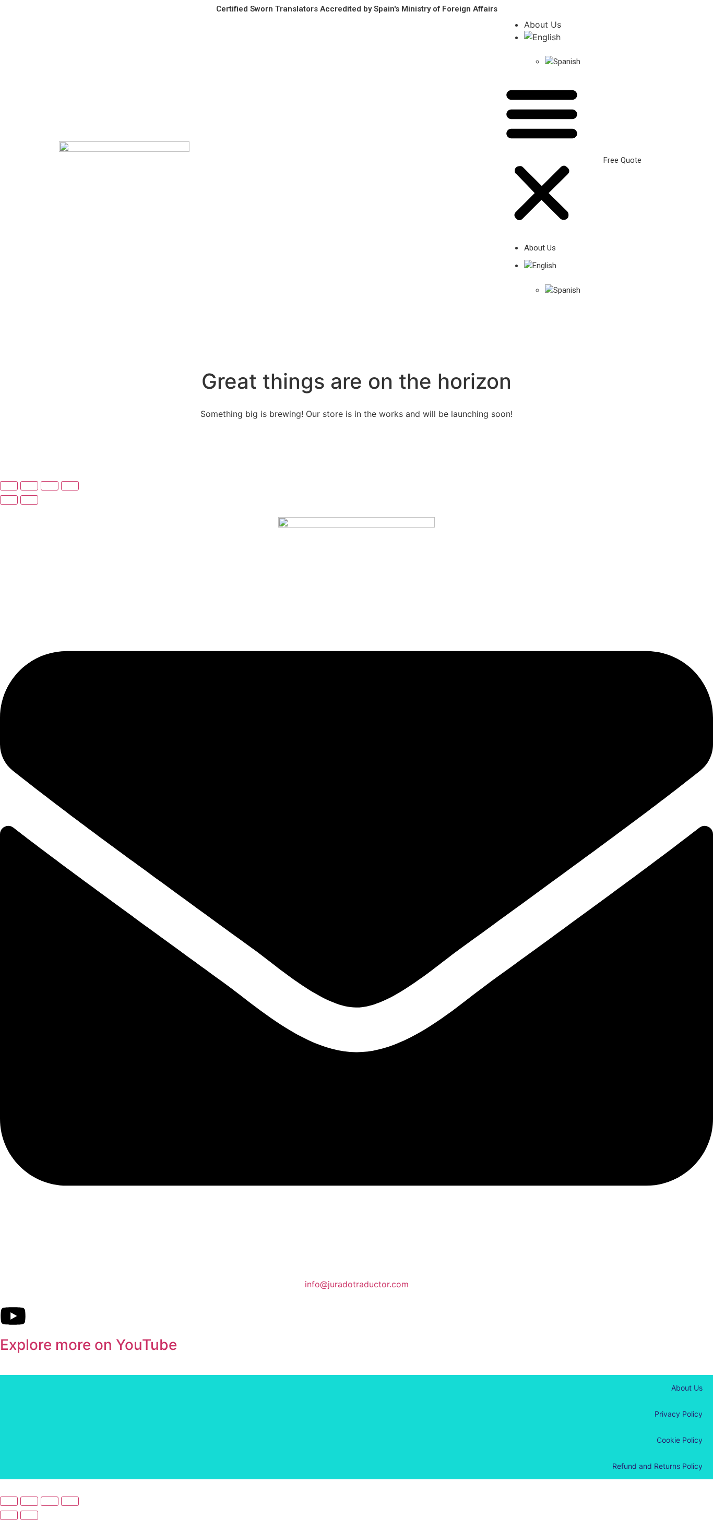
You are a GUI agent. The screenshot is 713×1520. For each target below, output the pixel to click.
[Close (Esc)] (9, 485)
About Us (542, 24)
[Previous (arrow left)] (9, 500)
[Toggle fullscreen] (49, 485)
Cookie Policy (680, 1439)
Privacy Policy (679, 1413)
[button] (541, 154)
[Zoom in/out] (70, 485)
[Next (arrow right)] (29, 500)
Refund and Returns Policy (657, 1466)
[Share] (29, 485)
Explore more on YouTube (88, 1345)
